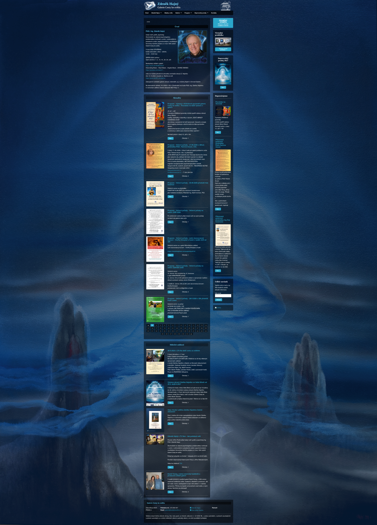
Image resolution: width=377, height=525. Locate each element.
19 (164, 328)
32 (156, 331)
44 (206, 331)
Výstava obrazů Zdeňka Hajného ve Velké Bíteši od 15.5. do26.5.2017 (187, 383)
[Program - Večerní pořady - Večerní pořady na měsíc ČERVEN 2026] (155, 264)
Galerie (177, 13)
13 (202, 325)
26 (193, 328)
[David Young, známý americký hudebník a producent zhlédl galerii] (155, 472)
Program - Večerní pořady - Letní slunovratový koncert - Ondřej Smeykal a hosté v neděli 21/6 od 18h (187, 240)
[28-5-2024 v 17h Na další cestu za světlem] (155, 348)
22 (177, 328)
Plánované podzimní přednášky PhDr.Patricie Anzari (220, 143)
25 (189, 328)
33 (160, 331)
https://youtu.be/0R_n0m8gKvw (155, 78)
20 (169, 328)
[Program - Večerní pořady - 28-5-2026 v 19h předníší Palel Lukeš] (155, 296)
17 (156, 328)
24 (185, 328)
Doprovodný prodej (200, 13)
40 (189, 331)
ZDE (180, 463)
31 (152, 331)
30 (148, 331)
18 (160, 328)
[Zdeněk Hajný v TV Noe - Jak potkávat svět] (155, 434)
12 (197, 325)
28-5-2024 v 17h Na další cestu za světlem (184, 351)
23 (181, 328)
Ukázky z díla (168, 13)
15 (148, 328)
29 (206, 328)
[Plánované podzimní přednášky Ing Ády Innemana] (223, 224)
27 (197, 328)
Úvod (146, 13)
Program (187, 13)
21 (173, 328)
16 (152, 328)
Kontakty (213, 13)
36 (173, 331)
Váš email (218, 293)
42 (197, 331)
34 (164, 331)
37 (177, 331)
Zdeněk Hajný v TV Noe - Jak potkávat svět (184, 436)
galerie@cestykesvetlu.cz (173, 510)
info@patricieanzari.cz (174, 172)
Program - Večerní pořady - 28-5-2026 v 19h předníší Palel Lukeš (188, 299)
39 (185, 331)
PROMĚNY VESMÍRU (223, 22)
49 (179, 334)
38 (181, 331)
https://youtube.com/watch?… (155, 70)
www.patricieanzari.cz (174, 170)
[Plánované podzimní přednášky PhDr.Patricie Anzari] (223, 149)
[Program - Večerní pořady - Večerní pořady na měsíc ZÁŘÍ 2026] (155, 208)
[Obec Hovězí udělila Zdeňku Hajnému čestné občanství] (155, 408)
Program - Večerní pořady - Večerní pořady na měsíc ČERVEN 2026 (185, 267)
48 (175, 334)
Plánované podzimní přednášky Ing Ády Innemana (222, 219)
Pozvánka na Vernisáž (220, 103)
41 (193, 331)
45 (162, 334)
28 (202, 328)
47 (171, 334)
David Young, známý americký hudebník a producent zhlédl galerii (184, 475)
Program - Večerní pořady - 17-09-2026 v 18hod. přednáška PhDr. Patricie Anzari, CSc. (186, 146)
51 (187, 334)
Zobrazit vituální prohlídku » (223, 49)
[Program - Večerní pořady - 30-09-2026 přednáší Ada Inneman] (155, 181)
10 (189, 325)
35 (169, 331)
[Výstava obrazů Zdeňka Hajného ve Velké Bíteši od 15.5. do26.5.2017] (155, 380)
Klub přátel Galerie (197, 510)
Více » (170, 138)
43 (202, 331)
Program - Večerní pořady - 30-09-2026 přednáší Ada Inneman (188, 184)
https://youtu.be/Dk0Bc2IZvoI (155, 66)
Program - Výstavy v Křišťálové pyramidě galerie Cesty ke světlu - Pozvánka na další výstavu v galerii (187, 105)
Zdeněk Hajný (155, 13)
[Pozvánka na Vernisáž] (223, 106)
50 (183, 334)
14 (206, 325)
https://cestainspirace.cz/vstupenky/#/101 (181, 251)
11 (193, 325)
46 (166, 334)
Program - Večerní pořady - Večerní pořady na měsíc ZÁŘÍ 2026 (185, 211)
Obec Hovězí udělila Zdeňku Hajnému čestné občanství (185, 411)
